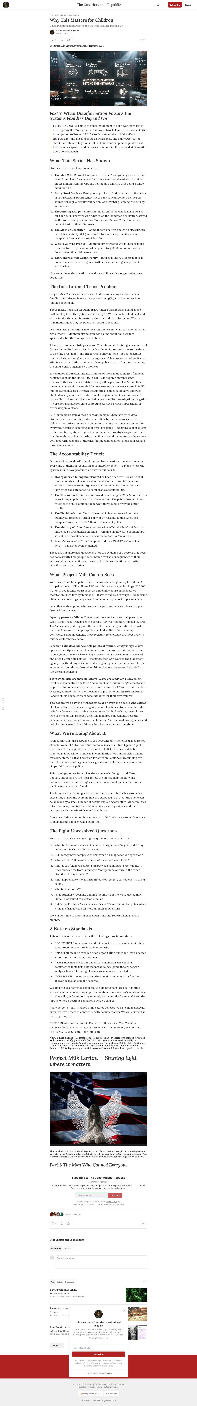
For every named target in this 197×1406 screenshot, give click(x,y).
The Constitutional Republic (68, 31)
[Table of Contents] (3, 703)
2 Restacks (77, 1214)
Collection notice (110, 1387)
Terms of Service (115, 1360)
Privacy (91, 1387)
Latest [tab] (60, 1282)
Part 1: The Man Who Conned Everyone (89, 1165)
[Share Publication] (164, 5)
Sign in (188, 4)
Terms (99, 1387)
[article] (98, 1295)
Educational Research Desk (64, 15)
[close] (124, 1311)
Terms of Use (89, 1363)
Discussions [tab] (70, 1282)
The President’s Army (63, 1289)
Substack (85, 1400)
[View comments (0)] (61, 39)
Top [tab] (52, 1282)
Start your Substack (91, 1393)
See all (55, 1345)
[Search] (158, 5)
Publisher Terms (116, 1384)
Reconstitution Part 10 (60, 1293)
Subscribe (175, 4)
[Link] (46, 116)
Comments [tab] (56, 1248)
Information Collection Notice (97, 1204)
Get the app (111, 1393)
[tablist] (61, 1248)
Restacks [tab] (67, 1248)
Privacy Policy (107, 1366)
